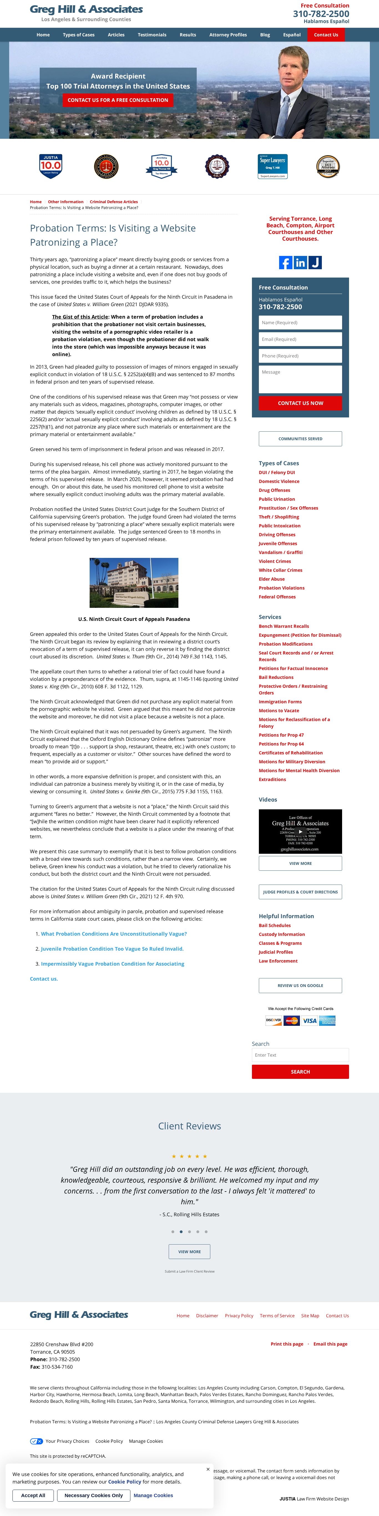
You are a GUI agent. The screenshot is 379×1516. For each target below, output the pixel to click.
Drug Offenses (274, 490)
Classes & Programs (280, 943)
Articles (116, 35)
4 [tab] (198, 1232)
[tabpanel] (189, 1185)
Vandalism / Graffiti (281, 552)
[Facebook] (285, 262)
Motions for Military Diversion (292, 762)
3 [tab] (189, 1232)
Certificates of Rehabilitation (291, 753)
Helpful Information (286, 916)
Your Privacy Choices (67, 1441)
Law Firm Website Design (314, 1499)
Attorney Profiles (228, 35)
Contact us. (44, 978)
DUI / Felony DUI (277, 472)
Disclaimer (207, 1316)
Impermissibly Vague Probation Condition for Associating (112, 963)
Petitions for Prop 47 (281, 735)
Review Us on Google (300, 985)
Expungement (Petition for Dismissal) (300, 635)
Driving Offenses (277, 535)
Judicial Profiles (276, 952)
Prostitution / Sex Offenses (288, 508)
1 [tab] (173, 1232)
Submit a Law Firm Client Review (189, 1271)
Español (292, 35)
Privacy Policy (239, 1316)
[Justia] (315, 262)
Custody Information (282, 934)
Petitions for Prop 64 (281, 744)
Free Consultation (283, 287)
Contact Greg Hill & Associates (321, 13)
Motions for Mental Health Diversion (299, 770)
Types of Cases (79, 35)
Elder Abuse (272, 579)
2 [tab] (181, 1232)
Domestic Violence (279, 481)
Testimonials (152, 35)
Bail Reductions (276, 677)
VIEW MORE (300, 863)
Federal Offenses (277, 597)
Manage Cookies (146, 1441)
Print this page (287, 1344)
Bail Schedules (275, 925)
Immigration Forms (280, 702)
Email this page (330, 1344)
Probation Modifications (286, 644)
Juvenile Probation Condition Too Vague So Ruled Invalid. (112, 948)
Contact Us (326, 35)
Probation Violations (282, 588)
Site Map (310, 1316)
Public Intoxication (280, 526)
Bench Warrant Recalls (284, 626)
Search (300, 1071)
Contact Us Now (300, 403)
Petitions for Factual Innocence (293, 668)
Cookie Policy (109, 1441)
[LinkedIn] (300, 262)
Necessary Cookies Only (94, 1495)
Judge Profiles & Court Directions (300, 892)
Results (188, 35)
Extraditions (272, 779)
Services (270, 617)
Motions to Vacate (279, 710)
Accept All (33, 1495)
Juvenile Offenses (278, 543)
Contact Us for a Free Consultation (118, 100)
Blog (265, 35)
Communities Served (300, 438)
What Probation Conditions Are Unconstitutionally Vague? (114, 933)
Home (43, 35)
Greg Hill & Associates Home (86, 13)
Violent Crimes (275, 561)
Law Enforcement (278, 961)
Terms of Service (277, 1316)
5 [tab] (206, 1232)
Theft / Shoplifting (279, 517)
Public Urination (277, 499)
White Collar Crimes (280, 570)
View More (189, 1251)
